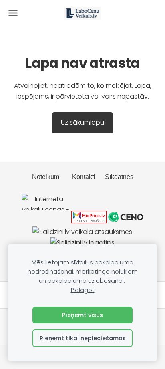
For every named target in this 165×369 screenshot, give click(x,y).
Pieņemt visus (82, 315)
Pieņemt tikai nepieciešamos (83, 338)
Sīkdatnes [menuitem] (119, 176)
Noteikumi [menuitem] (46, 176)
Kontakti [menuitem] (83, 176)
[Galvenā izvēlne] (13, 13)
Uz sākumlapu (82, 122)
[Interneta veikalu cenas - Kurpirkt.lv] (46, 221)
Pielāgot (83, 290)
